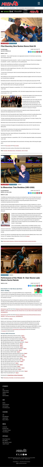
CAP (3, 414)
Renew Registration (6, 439)
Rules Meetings (6, 416)
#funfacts (18, 314)
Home (4, 8)
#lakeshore (18, 309)
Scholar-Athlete (6, 390)
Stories (17, 8)
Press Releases (6, 431)
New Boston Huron (11, 150)
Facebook (4, 331)
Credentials (5, 426)
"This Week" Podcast (7, 430)
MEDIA (4, 424)
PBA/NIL (4, 394)
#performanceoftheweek (37, 309)
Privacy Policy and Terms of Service (25, 461)
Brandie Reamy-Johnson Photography (15, 375)
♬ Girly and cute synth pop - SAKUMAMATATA (14, 316)
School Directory (6, 404)
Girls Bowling (12, 8)
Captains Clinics (6, 392)
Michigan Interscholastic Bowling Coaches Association (25, 241)
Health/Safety (5, 418)
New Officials (5, 440)
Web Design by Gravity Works (22, 463)
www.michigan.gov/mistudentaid (19, 329)
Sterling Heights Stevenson (8, 241)
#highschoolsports (28, 309)
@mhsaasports (4, 309)
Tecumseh (5, 150)
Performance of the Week (8, 377)
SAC (3, 389)
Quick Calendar (5, 406)
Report (23, 337)
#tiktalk (21, 314)
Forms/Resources (6, 407)
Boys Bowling (13, 43)
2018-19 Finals (25, 150)
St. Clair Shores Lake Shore (19, 377)
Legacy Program (6, 443)
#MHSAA (2, 310)
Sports (7, 8)
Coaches (19, 184)
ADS (4, 400)
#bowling (22, 309)
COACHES (5, 412)
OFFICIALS (5, 436)
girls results (8, 145)
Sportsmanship (5, 395)
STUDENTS (5, 386)
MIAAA (4, 402)
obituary (27, 236)
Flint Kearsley (18, 150)
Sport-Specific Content (7, 442)
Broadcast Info (5, 428)
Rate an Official (5, 419)
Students (11, 275)
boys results (16, 145)
